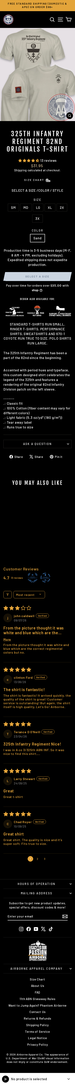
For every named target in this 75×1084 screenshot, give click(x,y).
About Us (37, 985)
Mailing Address (36, 893)
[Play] (5, 1079)
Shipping (20, 170)
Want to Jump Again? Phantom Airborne (37, 1005)
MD (25, 207)
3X (37, 218)
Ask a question (37, 444)
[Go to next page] (52, 859)
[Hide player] (69, 1079)
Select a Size (37, 276)
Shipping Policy (37, 1025)
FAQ (37, 992)
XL (50, 207)
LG (38, 207)
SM (13, 207)
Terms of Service (37, 1031)
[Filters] (7, 594)
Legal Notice (37, 1038)
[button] (29, 160)
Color (37, 230)
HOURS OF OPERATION (36, 884)
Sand (37, 238)
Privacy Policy (37, 1044)
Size (37, 199)
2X (62, 207)
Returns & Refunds (37, 1018)
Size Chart (37, 979)
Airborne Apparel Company (36, 968)
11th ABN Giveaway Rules (37, 999)
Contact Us (37, 1012)
